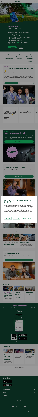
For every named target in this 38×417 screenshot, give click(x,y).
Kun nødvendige (16, 218)
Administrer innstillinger (27, 218)
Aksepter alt (8, 218)
